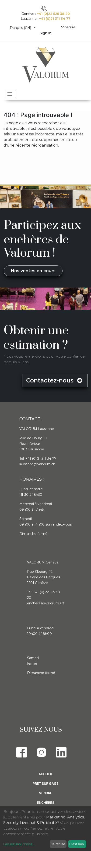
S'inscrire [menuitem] (68, 27)
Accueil (45, 774)
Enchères (45, 802)
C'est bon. (77, 844)
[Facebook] (21, 752)
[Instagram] (41, 752)
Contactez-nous (50, 380)
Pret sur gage (46, 783)
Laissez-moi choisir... (19, 844)
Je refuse (58, 844)
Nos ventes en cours (33, 270)
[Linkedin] (61, 752)
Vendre (45, 793)
